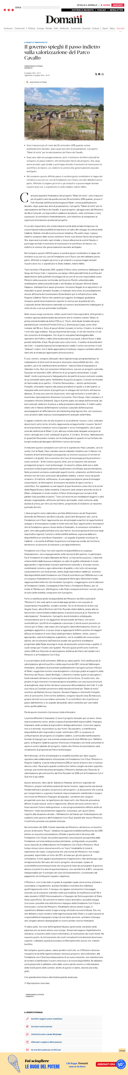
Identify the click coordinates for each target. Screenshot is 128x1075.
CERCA (18, 7)
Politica (31, 28)
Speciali (120, 28)
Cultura (95, 28)
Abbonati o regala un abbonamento (46, 1042)
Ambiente (64, 28)
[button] (96, 74)
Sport (105, 28)
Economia (76, 28)
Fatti (56, 28)
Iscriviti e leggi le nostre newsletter (46, 1018)
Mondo (49, 28)
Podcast (101, 10)
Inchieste (8, 28)
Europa (40, 28)
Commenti (19, 28)
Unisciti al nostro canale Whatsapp (46, 1034)
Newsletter (116, 10)
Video (112, 28)
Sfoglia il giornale (87, 5)
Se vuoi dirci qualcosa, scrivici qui (46, 1049)
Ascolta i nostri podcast (41, 1026)
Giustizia (86, 28)
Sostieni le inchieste (83, 10)
